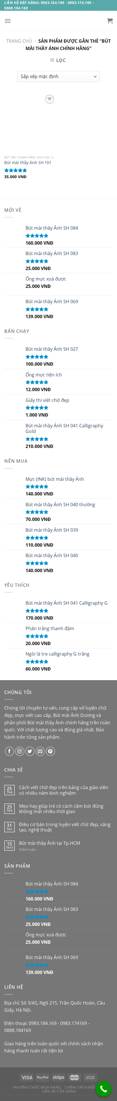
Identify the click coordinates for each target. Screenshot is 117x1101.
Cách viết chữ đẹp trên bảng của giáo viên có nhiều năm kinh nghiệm (63, 790)
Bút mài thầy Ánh (45, 722)
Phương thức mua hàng (37, 1087)
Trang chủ (19, 41)
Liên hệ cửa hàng (59, 1091)
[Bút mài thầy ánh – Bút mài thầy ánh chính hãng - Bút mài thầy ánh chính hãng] (58, 21)
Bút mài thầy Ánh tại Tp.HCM (49, 843)
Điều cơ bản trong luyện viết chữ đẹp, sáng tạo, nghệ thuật (64, 827)
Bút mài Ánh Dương (74, 715)
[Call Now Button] (103, 1089)
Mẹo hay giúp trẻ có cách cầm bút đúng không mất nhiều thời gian (61, 808)
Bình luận (27, 849)
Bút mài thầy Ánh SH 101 (27, 162)
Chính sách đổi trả (84, 1087)
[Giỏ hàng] (110, 20)
